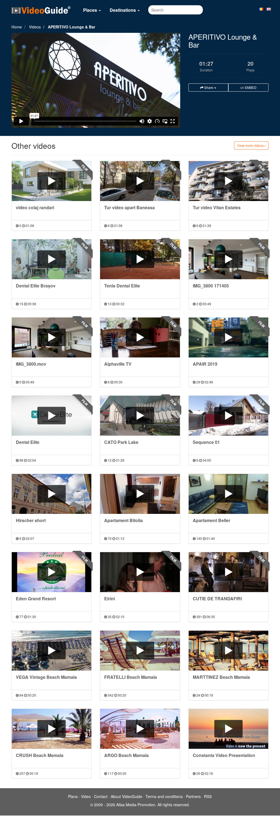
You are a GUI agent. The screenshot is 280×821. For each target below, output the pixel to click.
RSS (208, 796)
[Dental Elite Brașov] (51, 259)
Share (208, 87)
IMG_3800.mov (31, 364)
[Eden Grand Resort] (51, 572)
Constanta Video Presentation (224, 755)
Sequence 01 (206, 442)
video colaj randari (35, 207)
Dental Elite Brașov (36, 286)
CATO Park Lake (121, 442)
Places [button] (90, 10)
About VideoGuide (126, 796)
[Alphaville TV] (140, 337)
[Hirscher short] (51, 494)
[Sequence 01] (228, 416)
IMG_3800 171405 (211, 286)
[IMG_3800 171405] (228, 259)
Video (86, 796)
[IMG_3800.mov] (51, 337)
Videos (35, 27)
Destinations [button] (123, 10)
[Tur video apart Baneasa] (140, 181)
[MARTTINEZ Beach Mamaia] (228, 651)
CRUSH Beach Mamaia (39, 755)
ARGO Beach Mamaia (126, 755)
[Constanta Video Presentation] (228, 729)
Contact (100, 796)
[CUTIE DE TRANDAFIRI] (228, 572)
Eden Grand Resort (36, 598)
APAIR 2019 (205, 364)
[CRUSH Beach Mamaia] (51, 729)
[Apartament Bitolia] (140, 494)
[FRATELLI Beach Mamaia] (140, 651)
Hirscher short (31, 520)
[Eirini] (140, 572)
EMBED (250, 87)
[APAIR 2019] (228, 337)
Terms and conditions (164, 796)
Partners (193, 796)
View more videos (250, 145)
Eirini (109, 598)
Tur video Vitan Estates (217, 207)
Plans (73, 796)
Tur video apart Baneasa (129, 207)
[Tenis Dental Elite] (140, 259)
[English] (269, 8)
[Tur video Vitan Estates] (228, 181)
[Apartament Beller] (228, 494)
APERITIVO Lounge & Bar (71, 27)
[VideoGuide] (41, 10)
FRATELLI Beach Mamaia (130, 677)
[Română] (261, 8)
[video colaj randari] (51, 181)
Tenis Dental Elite (122, 286)
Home (16, 27)
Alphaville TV (118, 364)
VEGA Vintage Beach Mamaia (46, 677)
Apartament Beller (211, 520)
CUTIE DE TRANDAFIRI (217, 598)
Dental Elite (27, 442)
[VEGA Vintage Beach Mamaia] (51, 651)
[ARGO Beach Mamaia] (140, 729)
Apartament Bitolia (123, 520)
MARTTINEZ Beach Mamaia (221, 677)
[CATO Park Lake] (140, 416)
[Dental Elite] (51, 416)
